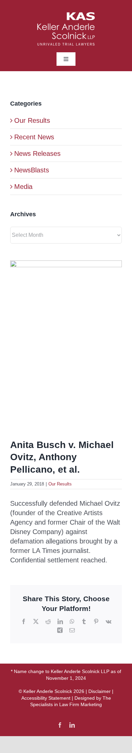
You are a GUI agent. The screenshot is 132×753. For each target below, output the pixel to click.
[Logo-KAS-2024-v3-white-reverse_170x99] (66, 15)
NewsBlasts (31, 170)
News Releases (37, 153)
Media (23, 186)
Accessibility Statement (45, 698)
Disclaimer (99, 691)
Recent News (34, 137)
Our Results (60, 483)
